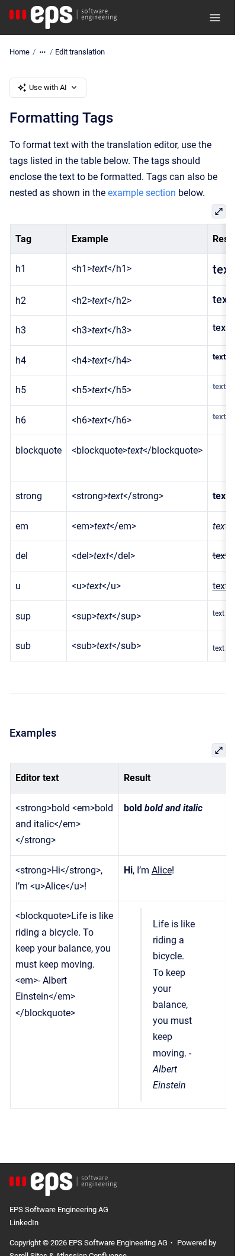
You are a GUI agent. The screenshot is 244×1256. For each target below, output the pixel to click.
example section (142, 192)
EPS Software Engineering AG (58, 1209)
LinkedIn (23, 1222)
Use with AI (48, 87)
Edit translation (80, 51)
